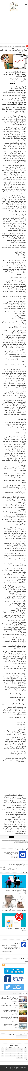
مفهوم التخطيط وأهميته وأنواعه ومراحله (14, 910)
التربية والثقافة (17, 49)
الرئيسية (24, 49)
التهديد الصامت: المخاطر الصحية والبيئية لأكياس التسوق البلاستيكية (10, 1004)
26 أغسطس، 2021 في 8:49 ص (9, 945)
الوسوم (7, 993)
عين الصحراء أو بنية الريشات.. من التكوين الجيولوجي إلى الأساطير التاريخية (10, 1019)
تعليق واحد (22, 81)
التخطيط (22, 840)
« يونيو (25, 1059)
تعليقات (13, 993)
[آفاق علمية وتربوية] (14, 6)
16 (21, 1053)
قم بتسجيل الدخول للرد (6, 951)
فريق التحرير (22, 78)
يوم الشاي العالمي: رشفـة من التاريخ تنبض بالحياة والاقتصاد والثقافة (11, 1012)
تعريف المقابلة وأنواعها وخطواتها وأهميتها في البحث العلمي (10, 868)
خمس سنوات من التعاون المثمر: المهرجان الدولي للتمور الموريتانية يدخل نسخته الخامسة (10, 998)
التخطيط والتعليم (6, 840)
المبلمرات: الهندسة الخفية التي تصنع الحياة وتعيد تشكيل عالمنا (11, 1025)
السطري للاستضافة (14, 1069)
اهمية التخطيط (17, 842)
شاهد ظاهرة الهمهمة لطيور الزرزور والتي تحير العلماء (17, 864)
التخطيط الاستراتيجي (14, 840)
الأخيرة (25, 993)
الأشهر (19, 993)
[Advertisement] (14, 28)
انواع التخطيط (24, 842)
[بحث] (3, 965)
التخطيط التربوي (9, 49)
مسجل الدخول (8, 959)
